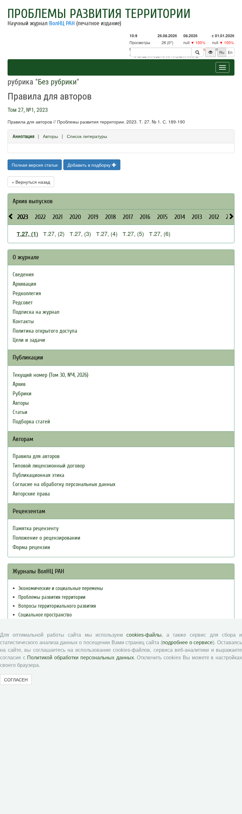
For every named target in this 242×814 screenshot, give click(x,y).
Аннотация (23, 136)
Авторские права (31, 493)
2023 (22, 217)
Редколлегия (27, 293)
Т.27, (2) (54, 233)
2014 (180, 217)
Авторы (50, 136)
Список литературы (87, 136)
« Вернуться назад (31, 182)
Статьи (20, 412)
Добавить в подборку (89, 165)
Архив (19, 384)
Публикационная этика (38, 475)
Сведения (23, 274)
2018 (110, 217)
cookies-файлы (144, 635)
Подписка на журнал (36, 312)
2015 (162, 217)
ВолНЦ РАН (62, 23)
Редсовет (23, 302)
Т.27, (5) (133, 233)
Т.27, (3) (80, 233)
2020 (75, 217)
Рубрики (22, 393)
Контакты (23, 321)
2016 (145, 217)
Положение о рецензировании (46, 538)
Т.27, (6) (159, 233)
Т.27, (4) (107, 233)
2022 (40, 217)
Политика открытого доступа (45, 331)
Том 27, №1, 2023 (28, 109)
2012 (214, 217)
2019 (93, 217)
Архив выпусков (33, 201)
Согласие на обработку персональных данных (64, 484)
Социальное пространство (45, 615)
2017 (128, 217)
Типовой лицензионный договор (49, 465)
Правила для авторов (36, 456)
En (230, 52)
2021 (58, 217)
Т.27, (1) (27, 234)
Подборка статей (31, 421)
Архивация (24, 284)
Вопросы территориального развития (57, 606)
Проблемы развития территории (99, 13)
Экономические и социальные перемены (60, 588)
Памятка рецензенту (36, 528)
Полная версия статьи (35, 165)
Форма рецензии (31, 547)
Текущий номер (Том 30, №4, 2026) (50, 375)
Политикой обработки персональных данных (80, 657)
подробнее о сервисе (187, 642)
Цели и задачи (29, 340)
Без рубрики (57, 81)
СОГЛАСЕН (16, 679)
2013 (197, 217)
